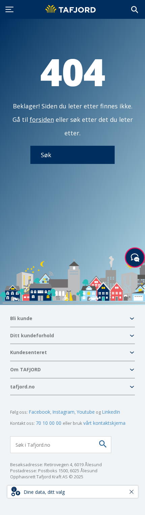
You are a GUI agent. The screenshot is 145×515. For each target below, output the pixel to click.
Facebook (39, 412)
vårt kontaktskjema (104, 423)
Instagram (63, 412)
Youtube (86, 412)
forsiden (42, 119)
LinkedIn (111, 412)
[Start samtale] (135, 257)
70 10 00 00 (49, 423)
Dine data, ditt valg (44, 492)
